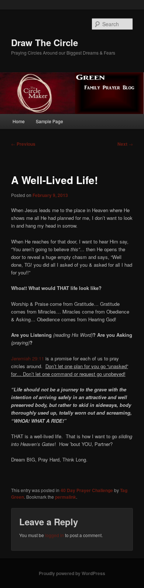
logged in (54, 535)
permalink (65, 497)
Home (19, 121)
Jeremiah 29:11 (28, 358)
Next (125, 144)
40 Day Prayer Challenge (87, 490)
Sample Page (49, 121)
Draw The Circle (44, 42)
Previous (23, 144)
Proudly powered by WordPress (72, 573)
